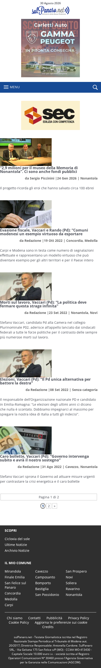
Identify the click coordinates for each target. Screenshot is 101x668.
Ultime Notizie (16, 544)
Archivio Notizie (17, 550)
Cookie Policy (19, 622)
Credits (48, 627)
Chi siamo (14, 618)
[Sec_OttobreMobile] (50, 115)
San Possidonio (47, 594)
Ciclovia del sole (17, 539)
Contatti (34, 618)
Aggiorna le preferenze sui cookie (61, 622)
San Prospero (76, 571)
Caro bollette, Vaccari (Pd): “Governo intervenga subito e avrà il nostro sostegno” (44, 458)
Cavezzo (71, 466)
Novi (93, 312)
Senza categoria (84, 389)
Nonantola (88, 178)
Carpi (9, 605)
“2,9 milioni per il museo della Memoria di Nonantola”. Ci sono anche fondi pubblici (39, 169)
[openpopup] (95, 87)
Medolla (91, 240)
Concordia (74, 240)
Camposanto (45, 577)
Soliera (71, 583)
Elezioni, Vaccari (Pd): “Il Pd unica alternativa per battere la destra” (45, 381)
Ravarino (73, 589)
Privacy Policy (78, 618)
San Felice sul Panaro (15, 585)
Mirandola (13, 571)
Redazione (32, 240)
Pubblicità (54, 618)
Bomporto (43, 583)
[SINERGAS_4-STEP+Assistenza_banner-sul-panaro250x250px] (50, 76)
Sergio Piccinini (42, 178)
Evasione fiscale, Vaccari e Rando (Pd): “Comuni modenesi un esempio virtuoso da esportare (44, 232)
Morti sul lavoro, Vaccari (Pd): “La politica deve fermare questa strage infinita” (43, 304)
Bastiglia (42, 589)
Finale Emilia (15, 577)
